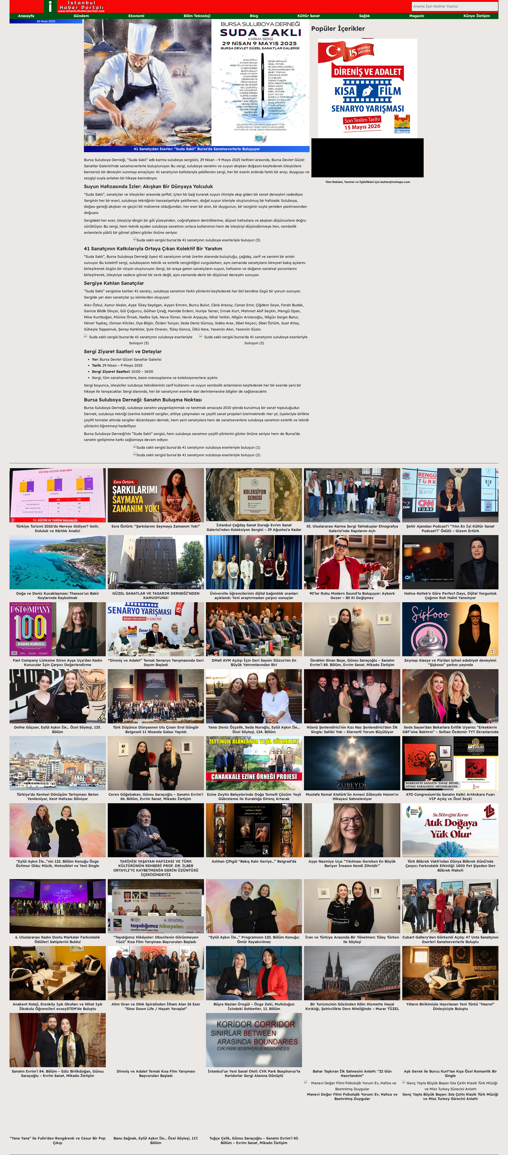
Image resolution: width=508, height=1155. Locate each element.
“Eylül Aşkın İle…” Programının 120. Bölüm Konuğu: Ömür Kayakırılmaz (254, 939)
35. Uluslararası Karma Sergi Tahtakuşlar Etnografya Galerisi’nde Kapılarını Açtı (352, 528)
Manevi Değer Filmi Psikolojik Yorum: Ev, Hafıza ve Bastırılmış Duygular (352, 1096)
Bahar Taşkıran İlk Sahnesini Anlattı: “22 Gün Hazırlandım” (352, 1073)
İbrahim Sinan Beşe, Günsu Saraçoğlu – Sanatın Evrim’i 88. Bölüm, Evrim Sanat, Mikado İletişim (352, 662)
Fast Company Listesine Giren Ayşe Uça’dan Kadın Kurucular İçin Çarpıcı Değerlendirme (57, 662)
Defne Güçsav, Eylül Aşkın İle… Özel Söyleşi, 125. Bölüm (57, 729)
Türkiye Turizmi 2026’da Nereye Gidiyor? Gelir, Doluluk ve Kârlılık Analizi (57, 528)
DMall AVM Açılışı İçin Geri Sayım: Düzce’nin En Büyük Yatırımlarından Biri (254, 662)
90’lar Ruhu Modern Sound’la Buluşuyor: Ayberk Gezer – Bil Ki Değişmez (352, 595)
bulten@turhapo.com (395, 182)
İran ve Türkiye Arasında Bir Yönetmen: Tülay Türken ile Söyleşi (352, 939)
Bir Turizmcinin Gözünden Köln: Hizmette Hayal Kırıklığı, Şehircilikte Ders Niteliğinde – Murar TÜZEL (352, 1006)
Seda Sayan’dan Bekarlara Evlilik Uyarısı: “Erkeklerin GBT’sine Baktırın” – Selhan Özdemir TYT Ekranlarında (450, 729)
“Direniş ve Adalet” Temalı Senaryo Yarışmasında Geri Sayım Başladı (156, 662)
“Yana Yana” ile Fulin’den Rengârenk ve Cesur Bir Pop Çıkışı (58, 1140)
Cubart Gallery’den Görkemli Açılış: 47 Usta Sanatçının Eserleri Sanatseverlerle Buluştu (450, 939)
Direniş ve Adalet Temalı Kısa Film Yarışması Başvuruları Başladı (156, 1073)
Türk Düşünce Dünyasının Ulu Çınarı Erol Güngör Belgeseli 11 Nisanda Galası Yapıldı (156, 729)
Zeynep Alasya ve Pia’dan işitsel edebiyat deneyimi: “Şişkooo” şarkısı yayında (450, 662)
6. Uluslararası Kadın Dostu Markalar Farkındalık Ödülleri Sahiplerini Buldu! (57, 939)
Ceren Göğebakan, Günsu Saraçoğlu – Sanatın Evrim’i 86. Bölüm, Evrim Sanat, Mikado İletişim (156, 796)
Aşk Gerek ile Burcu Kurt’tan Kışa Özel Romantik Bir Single (450, 1073)
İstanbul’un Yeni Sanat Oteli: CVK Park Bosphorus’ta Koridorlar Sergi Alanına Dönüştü (254, 1073)
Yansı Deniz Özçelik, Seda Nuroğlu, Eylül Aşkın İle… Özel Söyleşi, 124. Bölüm (254, 729)
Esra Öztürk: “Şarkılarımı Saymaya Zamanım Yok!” (156, 526)
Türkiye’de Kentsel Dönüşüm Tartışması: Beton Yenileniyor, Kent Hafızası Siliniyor (57, 796)
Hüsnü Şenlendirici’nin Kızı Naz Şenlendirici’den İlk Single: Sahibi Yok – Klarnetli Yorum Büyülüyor (352, 729)
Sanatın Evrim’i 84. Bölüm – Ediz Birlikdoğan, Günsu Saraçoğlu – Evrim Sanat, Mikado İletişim (58, 1073)
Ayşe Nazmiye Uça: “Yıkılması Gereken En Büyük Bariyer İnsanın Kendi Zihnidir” (352, 863)
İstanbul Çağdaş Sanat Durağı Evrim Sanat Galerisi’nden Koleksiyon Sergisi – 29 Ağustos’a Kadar (254, 527)
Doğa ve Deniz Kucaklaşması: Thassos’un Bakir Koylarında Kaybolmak (57, 595)
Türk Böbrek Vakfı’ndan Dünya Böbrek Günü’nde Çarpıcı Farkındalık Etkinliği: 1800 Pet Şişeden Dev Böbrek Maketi (450, 866)
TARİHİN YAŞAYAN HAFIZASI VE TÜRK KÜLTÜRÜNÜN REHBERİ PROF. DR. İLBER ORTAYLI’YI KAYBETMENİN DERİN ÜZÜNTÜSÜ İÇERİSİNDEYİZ (155, 868)
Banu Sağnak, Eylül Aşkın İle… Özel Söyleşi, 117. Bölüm (156, 1140)
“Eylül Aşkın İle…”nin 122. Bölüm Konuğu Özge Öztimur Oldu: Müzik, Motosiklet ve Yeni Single (57, 863)
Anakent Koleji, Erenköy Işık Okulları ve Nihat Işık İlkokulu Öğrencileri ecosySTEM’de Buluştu (57, 1006)
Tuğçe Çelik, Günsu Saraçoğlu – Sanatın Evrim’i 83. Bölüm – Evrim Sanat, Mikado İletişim (254, 1140)
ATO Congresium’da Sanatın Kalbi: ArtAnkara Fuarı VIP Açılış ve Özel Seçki (450, 796)
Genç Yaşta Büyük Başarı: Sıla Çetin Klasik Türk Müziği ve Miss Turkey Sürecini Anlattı (450, 1096)
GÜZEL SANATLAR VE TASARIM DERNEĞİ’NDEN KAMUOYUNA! (155, 595)
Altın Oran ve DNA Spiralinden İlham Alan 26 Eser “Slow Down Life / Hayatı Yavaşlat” (156, 1006)
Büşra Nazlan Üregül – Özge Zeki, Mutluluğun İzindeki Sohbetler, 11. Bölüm (254, 1006)
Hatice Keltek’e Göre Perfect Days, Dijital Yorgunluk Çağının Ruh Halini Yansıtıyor (450, 595)
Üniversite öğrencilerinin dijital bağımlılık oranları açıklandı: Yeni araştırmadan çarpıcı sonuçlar (254, 595)
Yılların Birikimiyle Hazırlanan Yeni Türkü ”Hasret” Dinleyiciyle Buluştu (450, 1006)
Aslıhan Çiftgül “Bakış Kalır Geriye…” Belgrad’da (254, 861)
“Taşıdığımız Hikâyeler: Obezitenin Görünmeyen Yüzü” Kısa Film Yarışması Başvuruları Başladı (155, 939)
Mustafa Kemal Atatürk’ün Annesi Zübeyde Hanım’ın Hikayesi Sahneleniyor (352, 796)
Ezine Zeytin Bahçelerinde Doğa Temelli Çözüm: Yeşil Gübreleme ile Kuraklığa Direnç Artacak (254, 796)
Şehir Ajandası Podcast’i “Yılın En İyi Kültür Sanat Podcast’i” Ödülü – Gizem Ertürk (450, 528)
